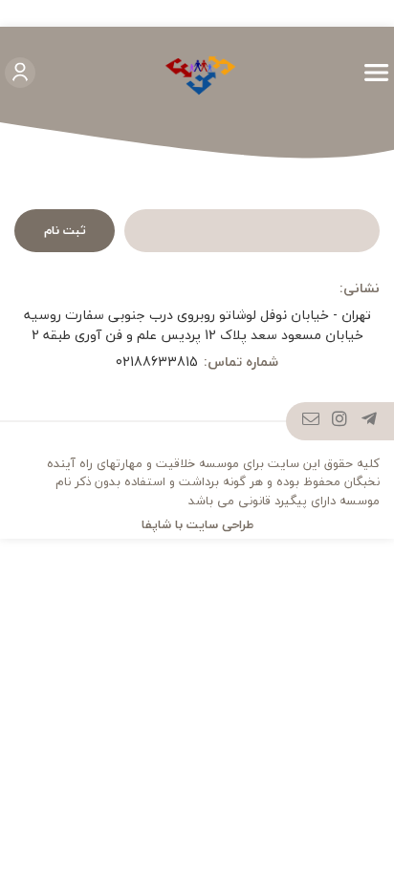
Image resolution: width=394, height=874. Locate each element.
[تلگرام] (370, 421)
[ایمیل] (311, 421)
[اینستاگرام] (340, 421)
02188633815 (157, 362)
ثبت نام (65, 230)
